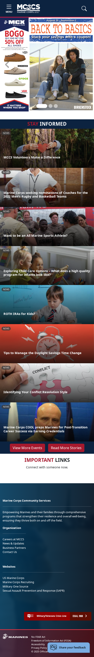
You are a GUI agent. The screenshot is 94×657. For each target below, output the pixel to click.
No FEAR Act (38, 636)
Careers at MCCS (13, 539)
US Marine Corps (13, 578)
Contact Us (10, 552)
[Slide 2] (50, 106)
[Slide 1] (41, 106)
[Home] (28, 8)
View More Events (27, 447)
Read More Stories (66, 447)
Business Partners (14, 548)
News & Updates (13, 543)
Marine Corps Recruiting (18, 582)
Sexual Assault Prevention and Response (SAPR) (33, 591)
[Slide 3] (56, 106)
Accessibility (38, 644)
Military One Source (15, 586)
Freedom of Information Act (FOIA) (51, 640)
